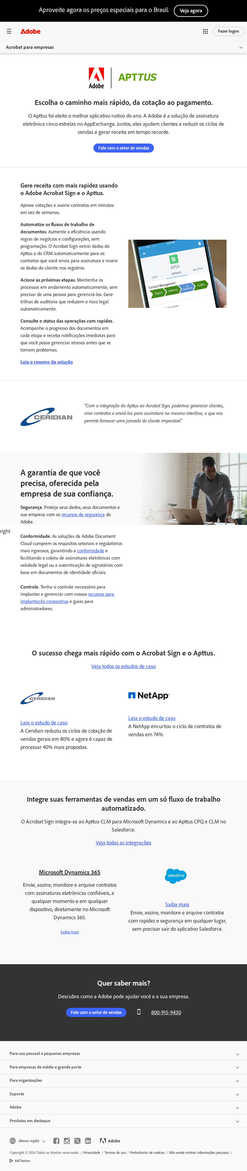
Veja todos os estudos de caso (123, 666)
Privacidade (91, 1152)
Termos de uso (115, 1152)
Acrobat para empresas (30, 47)
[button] (205, 31)
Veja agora (191, 11)
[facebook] (56, 1141)
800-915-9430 (166, 1012)
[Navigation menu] (9, 31)
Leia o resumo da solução (46, 362)
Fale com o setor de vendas (123, 148)
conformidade (90, 551)
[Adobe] (30, 31)
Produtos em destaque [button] (30, 1120)
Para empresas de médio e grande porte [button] (45, 1067)
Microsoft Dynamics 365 (69, 872)
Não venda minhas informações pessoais (199, 1152)
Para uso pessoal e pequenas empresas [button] (45, 1053)
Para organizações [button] (26, 1080)
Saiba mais (70, 932)
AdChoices (22, 1161)
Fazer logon (228, 31)
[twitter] (77, 1141)
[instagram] (67, 1141)
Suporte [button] (17, 1094)
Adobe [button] (15, 1107)
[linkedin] (88, 1141)
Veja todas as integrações (123, 842)
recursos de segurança (83, 514)
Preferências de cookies (147, 1152)
